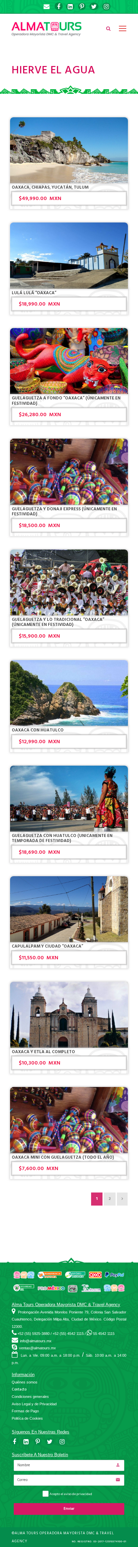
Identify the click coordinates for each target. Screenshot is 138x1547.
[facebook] (59, 7)
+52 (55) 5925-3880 (33, 1334)
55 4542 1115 (104, 1334)
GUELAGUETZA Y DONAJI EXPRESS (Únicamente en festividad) (64, 511)
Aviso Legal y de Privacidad (34, 1404)
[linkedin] (70, 7)
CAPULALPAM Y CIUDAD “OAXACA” (47, 946)
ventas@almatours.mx (37, 1348)
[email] (47, 7)
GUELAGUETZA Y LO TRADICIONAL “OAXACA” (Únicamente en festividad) (58, 622)
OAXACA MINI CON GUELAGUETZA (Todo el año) (63, 1157)
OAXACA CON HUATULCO (38, 730)
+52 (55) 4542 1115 (68, 1334)
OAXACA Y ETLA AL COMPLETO (43, 1051)
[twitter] (94, 7)
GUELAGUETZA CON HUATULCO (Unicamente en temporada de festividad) (62, 838)
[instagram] (106, 7)
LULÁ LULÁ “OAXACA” (34, 293)
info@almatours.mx (36, 1341)
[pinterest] (82, 7)
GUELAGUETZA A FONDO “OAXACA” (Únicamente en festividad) (66, 400)
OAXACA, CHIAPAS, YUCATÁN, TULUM (50, 187)
